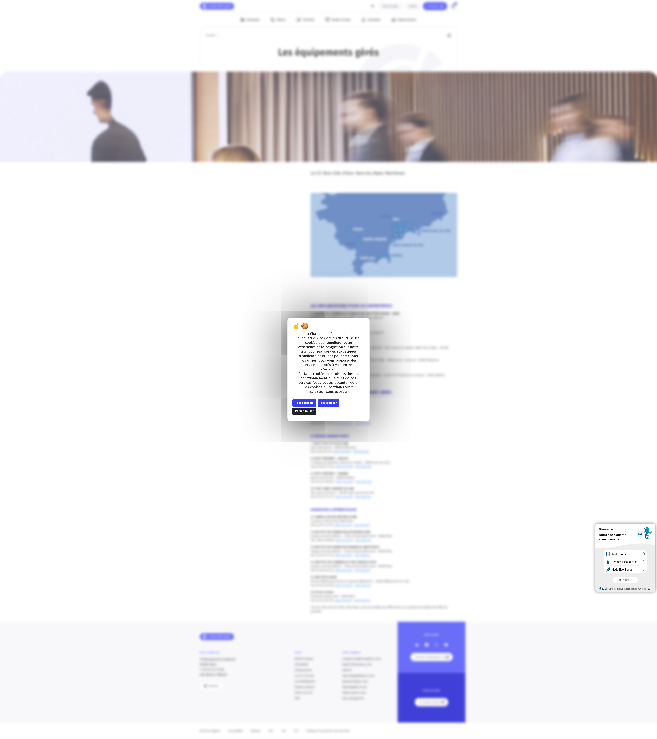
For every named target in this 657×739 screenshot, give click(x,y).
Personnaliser (304, 411)
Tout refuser (329, 402)
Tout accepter (304, 402)
